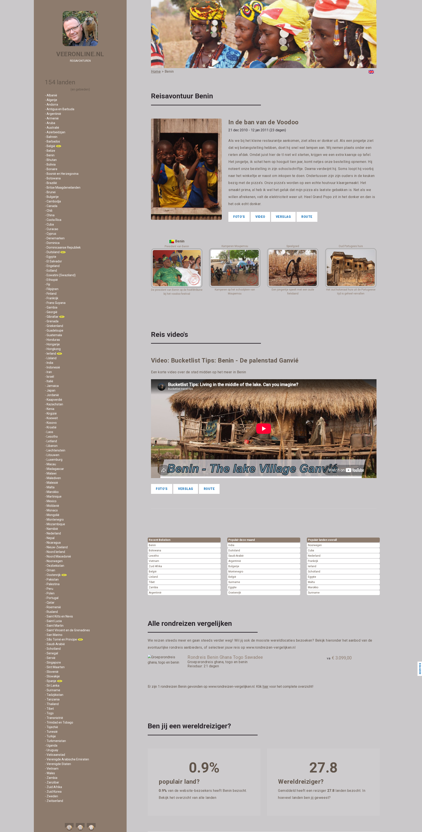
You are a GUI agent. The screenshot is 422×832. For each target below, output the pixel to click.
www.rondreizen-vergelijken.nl (271, 647)
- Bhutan (51, 160)
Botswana (155, 550)
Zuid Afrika (155, 566)
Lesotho (154, 555)
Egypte (232, 587)
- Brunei (50, 192)
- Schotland (53, 648)
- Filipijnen (51, 289)
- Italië (49, 381)
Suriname (234, 582)
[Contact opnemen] (69, 825)
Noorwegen (315, 545)
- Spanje (50, 681)
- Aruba (50, 123)
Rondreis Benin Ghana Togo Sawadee (225, 657)
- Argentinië (53, 114)
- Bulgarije (52, 197)
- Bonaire (51, 169)
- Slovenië (51, 671)
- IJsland (50, 358)
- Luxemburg (53, 459)
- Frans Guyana (55, 303)
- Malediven (53, 478)
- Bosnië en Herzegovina (61, 173)
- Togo (49, 713)
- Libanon (51, 446)
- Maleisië (51, 482)
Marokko (313, 587)
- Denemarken (55, 238)
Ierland (312, 566)
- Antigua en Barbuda (59, 109)
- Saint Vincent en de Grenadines (67, 630)
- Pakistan (52, 579)
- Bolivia (50, 164)
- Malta (50, 487)
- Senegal (51, 653)
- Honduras (52, 339)
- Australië (52, 127)
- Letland (51, 441)
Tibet (152, 582)
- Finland (50, 293)
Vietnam (154, 561)
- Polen (50, 593)
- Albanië (51, 95)
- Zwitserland (54, 801)
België (152, 571)
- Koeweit (51, 418)
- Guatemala (53, 335)
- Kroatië (50, 427)
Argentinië (155, 592)
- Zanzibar (52, 782)
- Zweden (51, 796)
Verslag (283, 216)
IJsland (153, 576)
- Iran (48, 372)
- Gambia (51, 307)
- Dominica (52, 243)
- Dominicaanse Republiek (63, 247)
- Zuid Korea (53, 791)
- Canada (51, 206)
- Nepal (50, 538)
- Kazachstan (54, 404)
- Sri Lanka (52, 685)
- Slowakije (52, 676)
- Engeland (52, 266)
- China (50, 215)
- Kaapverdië (53, 399)
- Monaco (51, 510)
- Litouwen (52, 455)
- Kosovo (51, 422)
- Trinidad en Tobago (59, 722)
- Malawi (50, 473)
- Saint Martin (54, 625)
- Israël (49, 376)
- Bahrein (51, 137)
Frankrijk (313, 561)
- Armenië (52, 118)
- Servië (50, 658)
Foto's (239, 216)
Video (260, 216)
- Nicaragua (53, 542)
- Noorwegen (54, 561)
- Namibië (51, 529)
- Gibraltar (51, 316)
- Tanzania (52, 699)
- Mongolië (52, 515)
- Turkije (50, 736)
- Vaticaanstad (55, 754)
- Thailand (52, 704)
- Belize (50, 150)
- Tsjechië (51, 727)
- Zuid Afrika (53, 787)
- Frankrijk (51, 298)
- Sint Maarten (55, 667)
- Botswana (53, 178)
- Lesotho (51, 436)
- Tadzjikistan (54, 695)
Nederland (314, 555)
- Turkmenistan (55, 741)
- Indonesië (52, 367)
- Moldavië (52, 505)
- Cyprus (50, 233)
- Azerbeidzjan (55, 132)
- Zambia (51, 778)
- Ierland (50, 353)
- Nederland (53, 533)
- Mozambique (55, 524)
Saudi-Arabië (236, 555)
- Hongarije (52, 344)
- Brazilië (51, 183)
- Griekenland (54, 326)
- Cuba (49, 224)
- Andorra (51, 104)
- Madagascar (54, 469)
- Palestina (52, 584)
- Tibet (49, 708)
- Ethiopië (51, 280)
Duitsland (234, 550)
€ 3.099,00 (339, 658)
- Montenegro (54, 519)
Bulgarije (233, 566)
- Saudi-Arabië (55, 644)
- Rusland (51, 612)
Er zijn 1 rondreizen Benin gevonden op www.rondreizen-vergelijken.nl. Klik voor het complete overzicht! (230, 686)
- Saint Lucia (53, 621)
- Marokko (52, 492)
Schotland (314, 571)
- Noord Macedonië (58, 556)
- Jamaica (52, 386)
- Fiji (47, 284)
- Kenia (49, 409)
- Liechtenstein (55, 450)
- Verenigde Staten (58, 764)
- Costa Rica (53, 220)
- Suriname (52, 690)
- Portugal (51, 598)
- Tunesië (51, 731)
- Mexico (50, 501)
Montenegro (235, 571)
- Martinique (53, 496)
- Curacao (51, 229)
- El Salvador (53, 261)
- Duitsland (52, 252)
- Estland (51, 270)
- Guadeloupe (54, 330)
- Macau (50, 464)
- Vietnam (51, 768)
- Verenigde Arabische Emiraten (67, 759)
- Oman (50, 570)
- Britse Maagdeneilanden (62, 187)
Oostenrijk (234, 592)
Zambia (153, 587)
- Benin (50, 155)
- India (49, 363)
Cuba (311, 550)
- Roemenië (53, 607)
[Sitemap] (80, 825)
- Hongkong (53, 349)
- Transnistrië (54, 718)
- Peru (49, 588)
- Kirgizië (51, 413)
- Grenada (51, 321)
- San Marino (53, 635)
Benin (152, 545)
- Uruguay (51, 750)
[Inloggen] (91, 825)
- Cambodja (53, 201)
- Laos (49, 432)
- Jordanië (52, 395)
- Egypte (50, 256)
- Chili (48, 210)
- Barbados (52, 141)
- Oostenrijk (53, 575)
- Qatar (50, 602)
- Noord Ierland (55, 552)
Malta (311, 582)
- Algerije (51, 100)
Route (307, 216)
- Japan (50, 390)
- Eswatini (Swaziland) (60, 275)
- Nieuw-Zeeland (56, 547)
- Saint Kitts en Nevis (59, 616)
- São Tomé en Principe (61, 639)
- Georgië (51, 312)
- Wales (50, 773)
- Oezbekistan (54, 565)
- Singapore (53, 662)
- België (50, 146)
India (231, 545)
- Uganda (51, 745)
